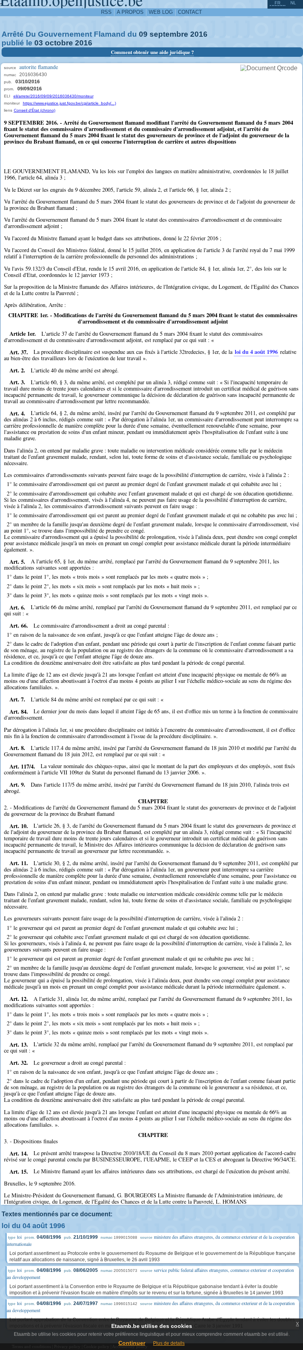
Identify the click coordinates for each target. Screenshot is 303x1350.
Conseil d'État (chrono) (34, 110)
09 (143, 34)
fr (278, 2)
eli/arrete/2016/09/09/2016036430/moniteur (53, 96)
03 (38, 43)
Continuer (131, 1343)
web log (161, 12)
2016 (199, 34)
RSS (106, 12)
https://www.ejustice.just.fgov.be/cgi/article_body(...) (69, 103)
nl (293, 2)
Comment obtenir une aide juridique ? (152, 52)
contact (190, 12)
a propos (130, 12)
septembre (169, 34)
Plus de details (169, 1343)
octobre (59, 43)
